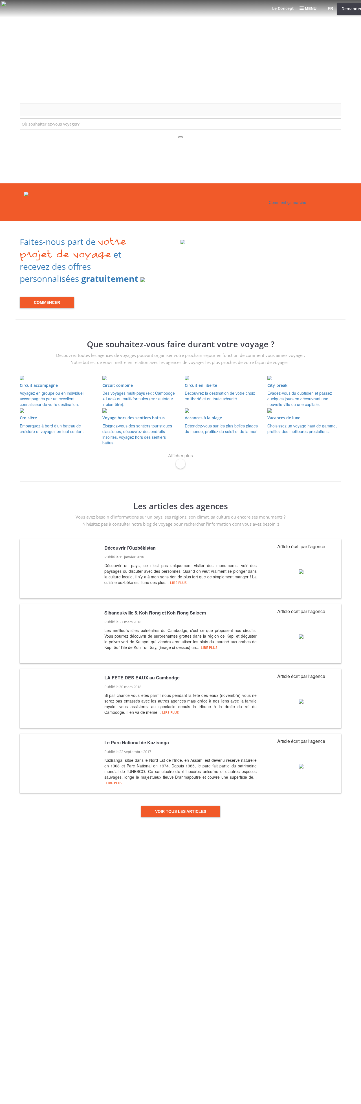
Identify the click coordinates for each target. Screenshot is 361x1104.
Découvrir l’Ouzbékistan (130, 548)
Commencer (47, 302)
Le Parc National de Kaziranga (136, 742)
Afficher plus (180, 456)
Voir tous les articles (180, 811)
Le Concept (283, 8)
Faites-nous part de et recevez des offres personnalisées (79, 260)
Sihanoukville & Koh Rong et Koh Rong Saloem (155, 613)
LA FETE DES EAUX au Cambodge (142, 678)
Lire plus (178, 582)
